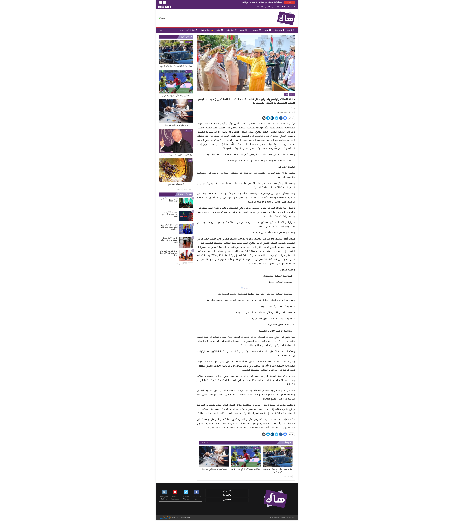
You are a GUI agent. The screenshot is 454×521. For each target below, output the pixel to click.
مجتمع (266, 30)
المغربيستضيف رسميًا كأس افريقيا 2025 (169, 200)
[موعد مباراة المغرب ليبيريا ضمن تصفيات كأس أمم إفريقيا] (186, 216)
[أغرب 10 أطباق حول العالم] (176, 170)
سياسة (218, 30)
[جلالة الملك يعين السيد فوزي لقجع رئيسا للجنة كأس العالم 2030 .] (186, 255)
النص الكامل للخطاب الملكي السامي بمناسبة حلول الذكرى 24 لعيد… (168, 227)
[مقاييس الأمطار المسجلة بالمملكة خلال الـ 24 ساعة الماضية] (186, 242)
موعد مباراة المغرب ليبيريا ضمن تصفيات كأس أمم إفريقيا (169, 214)
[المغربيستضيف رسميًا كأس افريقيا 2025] (186, 203)
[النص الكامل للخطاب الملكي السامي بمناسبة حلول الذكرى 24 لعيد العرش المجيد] (186, 229)
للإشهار (258, 7)
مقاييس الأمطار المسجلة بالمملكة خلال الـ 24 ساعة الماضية (169, 240)
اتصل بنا (267, 7)
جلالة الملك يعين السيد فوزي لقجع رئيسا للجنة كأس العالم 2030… (168, 253)
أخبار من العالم (205, 30)
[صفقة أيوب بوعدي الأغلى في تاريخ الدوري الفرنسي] (246, 456)
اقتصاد (242, 30)
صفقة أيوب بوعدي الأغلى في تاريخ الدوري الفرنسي (266, 2)
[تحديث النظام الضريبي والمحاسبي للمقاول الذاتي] (214, 456)
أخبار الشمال (278, 30)
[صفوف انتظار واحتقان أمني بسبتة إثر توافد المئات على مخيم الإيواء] (277, 456)
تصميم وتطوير (186, 517)
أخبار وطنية (230, 30)
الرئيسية (289, 30)
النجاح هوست (174, 517)
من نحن (274, 7)
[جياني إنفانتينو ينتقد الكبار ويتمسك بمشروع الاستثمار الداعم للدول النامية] (176, 141)
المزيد (181, 30)
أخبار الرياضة (190, 30)
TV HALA (254, 30)
